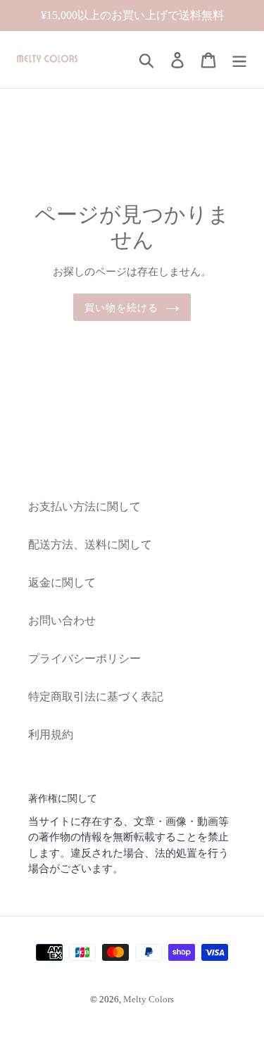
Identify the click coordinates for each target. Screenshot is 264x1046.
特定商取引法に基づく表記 (95, 696)
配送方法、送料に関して (90, 544)
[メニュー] (239, 59)
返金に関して (62, 582)
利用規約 (50, 735)
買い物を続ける (121, 307)
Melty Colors (148, 999)
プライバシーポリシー (84, 658)
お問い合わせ (62, 620)
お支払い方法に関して (84, 506)
